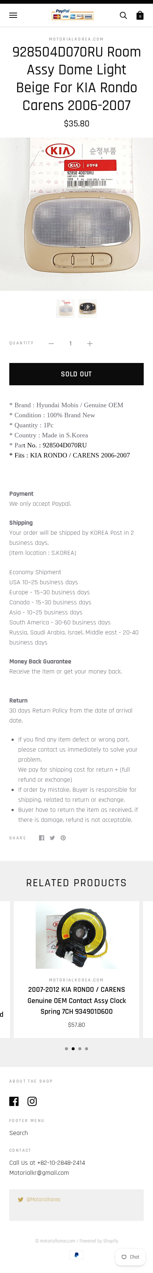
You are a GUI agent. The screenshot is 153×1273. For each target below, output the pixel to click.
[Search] (123, 15)
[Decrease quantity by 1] (51, 343)
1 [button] (66, 1048)
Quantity (21, 343)
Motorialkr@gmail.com (39, 1172)
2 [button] (73, 1048)
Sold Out (76, 374)
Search (18, 1133)
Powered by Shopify (98, 1241)
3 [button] (79, 1048)
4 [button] (86, 1048)
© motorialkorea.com (55, 1241)
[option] (76, 214)
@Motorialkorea (43, 1199)
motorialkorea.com (76, 39)
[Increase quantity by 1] (90, 343)
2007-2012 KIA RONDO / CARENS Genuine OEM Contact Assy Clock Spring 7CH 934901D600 (76, 1000)
